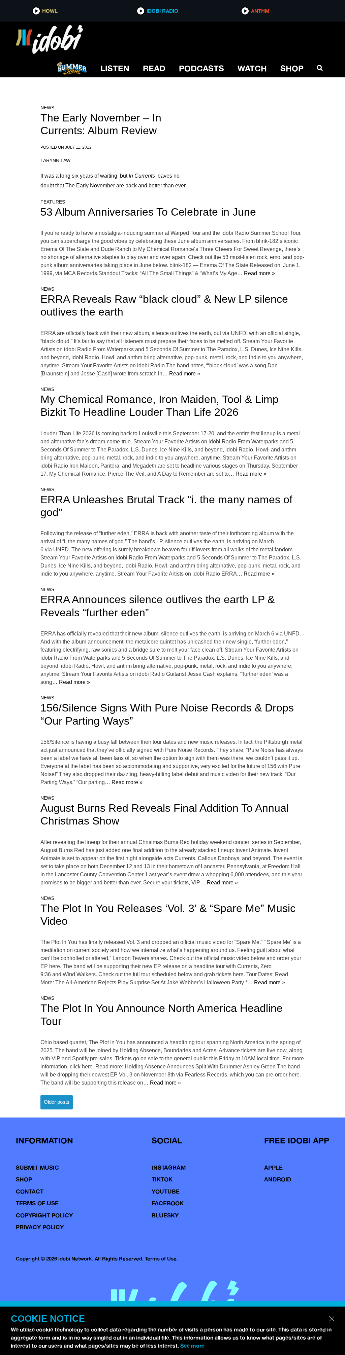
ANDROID (277, 1179)
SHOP (292, 68)
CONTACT (29, 1191)
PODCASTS (201, 68)
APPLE (273, 1167)
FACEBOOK (168, 1203)
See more (192, 1345)
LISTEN (114, 68)
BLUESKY (165, 1215)
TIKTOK (162, 1179)
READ (154, 68)
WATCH (252, 68)
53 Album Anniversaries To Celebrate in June (148, 212)
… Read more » (256, 273)
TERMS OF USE (37, 1203)
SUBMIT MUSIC (37, 1167)
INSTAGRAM (169, 1167)
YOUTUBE (166, 1191)
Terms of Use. (161, 1258)
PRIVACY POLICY (40, 1227)
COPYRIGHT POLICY (44, 1215)
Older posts (56, 1102)
